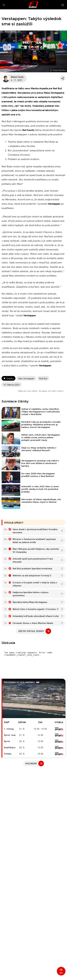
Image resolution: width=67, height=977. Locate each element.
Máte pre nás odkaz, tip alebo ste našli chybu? (41, 390)
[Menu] (63, 5)
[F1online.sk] (33, 5)
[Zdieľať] (62, 78)
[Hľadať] (4, 5)
